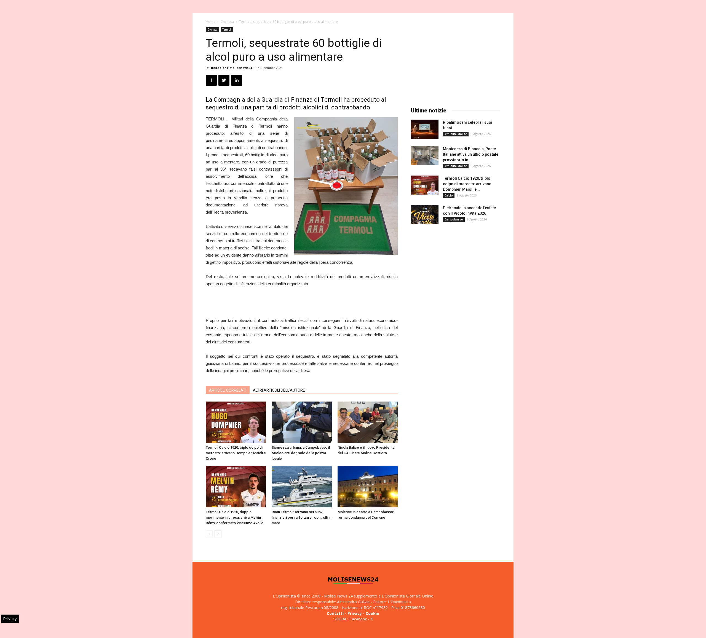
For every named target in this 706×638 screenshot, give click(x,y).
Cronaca (227, 21)
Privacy (354, 613)
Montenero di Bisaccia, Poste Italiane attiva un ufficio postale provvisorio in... (470, 154)
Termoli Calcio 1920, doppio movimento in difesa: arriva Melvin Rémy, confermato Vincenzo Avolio (234, 517)
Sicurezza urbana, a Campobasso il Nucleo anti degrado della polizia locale (301, 453)
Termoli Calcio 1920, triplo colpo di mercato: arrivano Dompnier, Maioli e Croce (236, 453)
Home (210, 21)
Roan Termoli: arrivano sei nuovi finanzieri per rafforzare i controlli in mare (301, 517)
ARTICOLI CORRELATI (227, 390)
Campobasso (454, 219)
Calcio (449, 195)
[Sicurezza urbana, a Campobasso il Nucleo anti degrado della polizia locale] (302, 422)
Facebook (358, 619)
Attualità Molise (456, 134)
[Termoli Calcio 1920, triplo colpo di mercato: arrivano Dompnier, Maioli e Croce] (236, 422)
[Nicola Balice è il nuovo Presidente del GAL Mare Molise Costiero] (368, 422)
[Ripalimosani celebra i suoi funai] (424, 129)
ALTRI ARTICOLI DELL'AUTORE (279, 390)
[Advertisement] (301, 303)
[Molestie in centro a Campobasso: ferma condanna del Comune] (368, 486)
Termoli (227, 29)
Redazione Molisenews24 (231, 68)
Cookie (372, 613)
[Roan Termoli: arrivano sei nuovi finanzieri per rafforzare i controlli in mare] (302, 486)
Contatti (335, 613)
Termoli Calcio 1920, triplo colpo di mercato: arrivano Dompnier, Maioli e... (467, 184)
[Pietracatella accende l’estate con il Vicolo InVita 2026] (424, 214)
